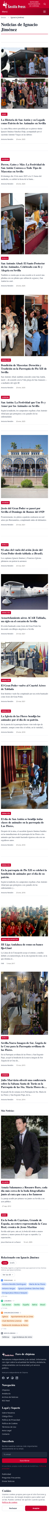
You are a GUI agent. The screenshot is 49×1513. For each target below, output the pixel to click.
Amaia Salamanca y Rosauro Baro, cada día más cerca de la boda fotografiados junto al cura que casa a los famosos (24, 1190)
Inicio (3, 17)
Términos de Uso (9, 1427)
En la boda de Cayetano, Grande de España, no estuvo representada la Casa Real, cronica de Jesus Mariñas (24, 1223)
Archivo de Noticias (10, 1397)
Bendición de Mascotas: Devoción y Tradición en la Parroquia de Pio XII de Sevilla (24, 368)
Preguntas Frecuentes (11, 1477)
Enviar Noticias (8, 1481)
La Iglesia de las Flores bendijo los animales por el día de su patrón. (20, 718)
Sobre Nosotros (8, 1413)
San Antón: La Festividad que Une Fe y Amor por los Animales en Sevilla (23, 404)
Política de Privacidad (11, 1420)
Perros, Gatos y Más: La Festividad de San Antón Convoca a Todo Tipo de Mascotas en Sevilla (23, 167)
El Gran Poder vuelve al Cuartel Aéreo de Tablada (23, 687)
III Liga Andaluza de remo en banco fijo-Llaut (22, 946)
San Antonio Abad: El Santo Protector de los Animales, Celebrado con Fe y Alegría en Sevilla (23, 266)
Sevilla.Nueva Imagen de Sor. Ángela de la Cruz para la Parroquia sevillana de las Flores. (23, 1046)
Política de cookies (9, 1502)
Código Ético (7, 1416)
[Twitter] (8, 1378)
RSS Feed (6, 1400)
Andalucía (6, 1393)
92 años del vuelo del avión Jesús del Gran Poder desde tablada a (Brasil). (22, 551)
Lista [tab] (5, 1263)
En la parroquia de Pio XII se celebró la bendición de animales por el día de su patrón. (24, 873)
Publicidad (6, 1474)
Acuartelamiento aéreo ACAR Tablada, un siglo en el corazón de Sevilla (23, 619)
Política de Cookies (10, 1423)
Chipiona (6, 1390)
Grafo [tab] (12, 1263)
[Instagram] (12, 1378)
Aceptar (36, 1508)
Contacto (5, 1434)
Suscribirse (24, 1460)
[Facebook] (3, 1378)
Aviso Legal (6, 1430)
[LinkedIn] (17, 1378)
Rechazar (13, 1508)
